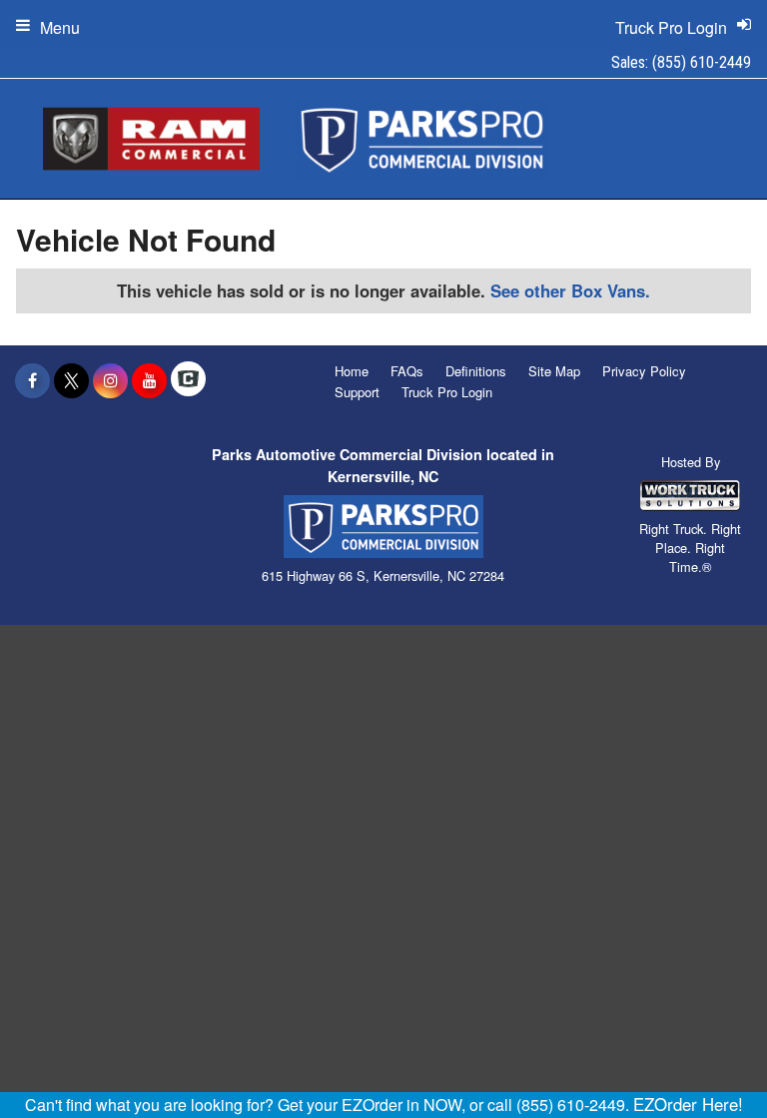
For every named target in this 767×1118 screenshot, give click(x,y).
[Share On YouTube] (149, 380)
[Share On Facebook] (32, 380)
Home (352, 370)
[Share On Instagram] (110, 380)
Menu (60, 27)
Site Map (554, 370)
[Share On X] (71, 380)
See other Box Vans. (570, 290)
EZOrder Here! (688, 1104)
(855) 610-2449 (701, 62)
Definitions (475, 370)
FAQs (406, 370)
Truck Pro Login (446, 391)
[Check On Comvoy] (188, 380)
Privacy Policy (644, 370)
